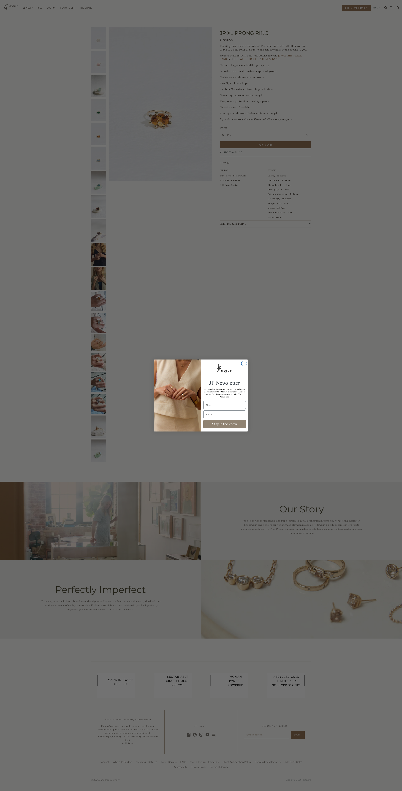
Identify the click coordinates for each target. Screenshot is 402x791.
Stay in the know (224, 424)
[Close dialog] (244, 363)
